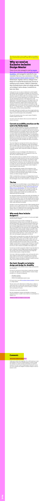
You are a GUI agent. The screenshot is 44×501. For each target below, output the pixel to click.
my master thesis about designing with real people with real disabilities (24, 72)
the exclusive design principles (27, 280)
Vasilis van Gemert (19, 297)
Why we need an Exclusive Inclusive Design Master (20, 64)
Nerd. (2, 497)
